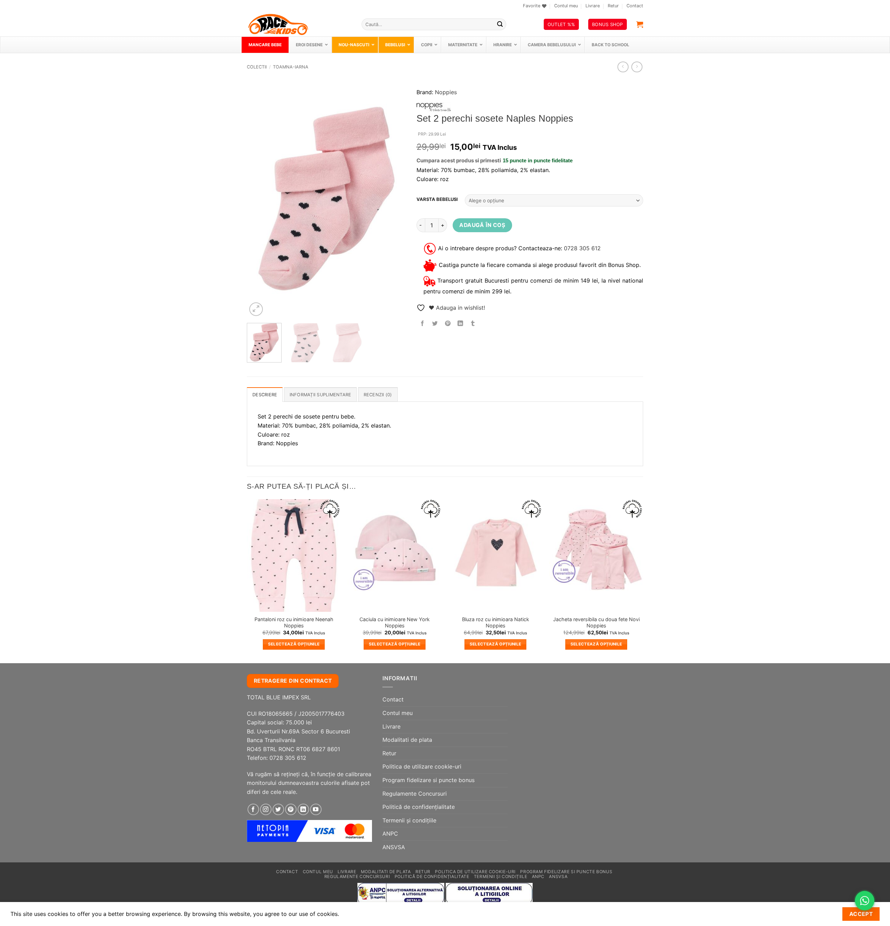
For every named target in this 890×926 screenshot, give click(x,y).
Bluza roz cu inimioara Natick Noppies (495, 622)
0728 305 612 (582, 248)
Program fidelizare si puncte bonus (428, 780)
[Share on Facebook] (422, 323)
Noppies (446, 92)
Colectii (257, 67)
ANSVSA (393, 847)
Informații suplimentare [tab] (320, 394)
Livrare (592, 5)
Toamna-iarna (290, 67)
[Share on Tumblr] (473, 323)
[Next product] (622, 67)
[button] (639, 24)
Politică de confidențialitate (418, 806)
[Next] (394, 198)
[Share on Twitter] (435, 323)
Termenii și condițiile (409, 820)
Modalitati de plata (407, 739)
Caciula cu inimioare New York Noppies (394, 622)
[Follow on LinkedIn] (303, 809)
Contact (634, 5)
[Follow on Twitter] (278, 809)
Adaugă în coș (482, 225)
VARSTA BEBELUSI (437, 199)
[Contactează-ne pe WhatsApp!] (864, 900)
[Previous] (258, 198)
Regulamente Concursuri (414, 793)
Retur (613, 5)
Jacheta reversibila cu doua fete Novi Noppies (596, 622)
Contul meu (566, 5)
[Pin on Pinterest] (447, 323)
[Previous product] (636, 67)
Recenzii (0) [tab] (378, 394)
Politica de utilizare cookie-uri (421, 766)
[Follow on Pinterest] (291, 809)
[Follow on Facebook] (253, 809)
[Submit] (500, 24)
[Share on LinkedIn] (460, 323)
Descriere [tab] (264, 394)
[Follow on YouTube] (316, 809)
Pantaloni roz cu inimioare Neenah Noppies (293, 622)
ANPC (390, 833)
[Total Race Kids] (299, 24)
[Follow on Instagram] (266, 809)
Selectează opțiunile (294, 644)
